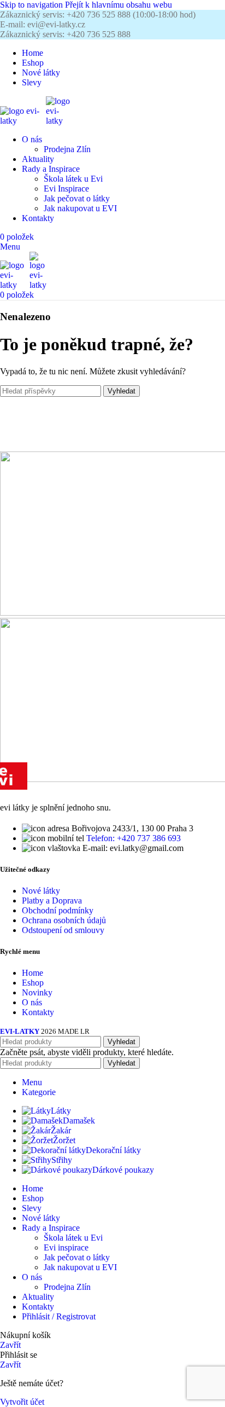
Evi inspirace (66, 1247)
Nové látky (41, 890)
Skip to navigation (32, 4)
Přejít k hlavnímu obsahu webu (118, 4)
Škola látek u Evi (73, 178)
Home (32, 972)
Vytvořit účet (22, 1401)
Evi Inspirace (66, 188)
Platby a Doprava (52, 900)
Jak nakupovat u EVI (80, 208)
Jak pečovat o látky (77, 198)
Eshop (33, 982)
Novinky (37, 992)
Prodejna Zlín (67, 149)
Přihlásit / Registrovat (59, 1316)
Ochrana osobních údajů (64, 920)
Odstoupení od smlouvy (63, 930)
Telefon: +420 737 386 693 (133, 838)
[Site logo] (23, 120)
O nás (32, 1002)
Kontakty (38, 1012)
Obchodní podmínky (57, 910)
